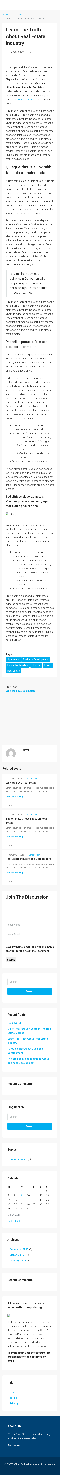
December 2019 (19, 1249)
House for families (18, 665)
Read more (14, 1445)
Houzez (36, 665)
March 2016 (17, 1254)
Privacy (14, 1403)
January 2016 (18, 1260)
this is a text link (25, 99)
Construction (17, 14)
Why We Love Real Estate (21, 782)
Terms (13, 1397)
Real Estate (14, 670)
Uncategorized (18, 1159)
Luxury (48, 665)
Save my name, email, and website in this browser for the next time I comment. (30, 948)
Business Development (35, 659)
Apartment (13, 659)
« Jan (10, 1220)
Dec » (18, 1220)
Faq (12, 1392)
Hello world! (15, 1022)
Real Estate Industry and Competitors (28, 858)
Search (30, 991)
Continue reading (14, 796)
